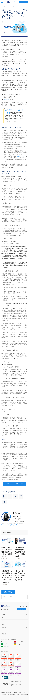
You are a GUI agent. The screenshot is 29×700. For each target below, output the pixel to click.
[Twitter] (15, 496)
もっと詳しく (8, 483)
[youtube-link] (26, 606)
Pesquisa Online (7, 644)
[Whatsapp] (21, 496)
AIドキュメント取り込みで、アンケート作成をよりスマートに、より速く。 (20, 575)
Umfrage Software (20, 644)
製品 (3, 617)
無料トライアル (20, 483)
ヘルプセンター (6, 609)
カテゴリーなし (11, 6)
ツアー (3, 614)
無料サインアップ (23, 1)
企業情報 (4, 634)
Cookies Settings (24, 694)
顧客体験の (7, 99)
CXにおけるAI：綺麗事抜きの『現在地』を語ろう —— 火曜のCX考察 (20, 551)
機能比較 (4, 627)
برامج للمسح (6, 646)
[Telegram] (4, 502)
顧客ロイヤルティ (21, 156)
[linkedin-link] (23, 606)
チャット (13, 609)
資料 (3, 621)
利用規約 (18, 694)
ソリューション (6, 630)
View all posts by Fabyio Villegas (10, 525)
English (2, 641)
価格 (3, 624)
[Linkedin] (4, 496)
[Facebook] (10, 496)
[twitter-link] (20, 606)
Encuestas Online (20, 641)
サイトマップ (4, 694)
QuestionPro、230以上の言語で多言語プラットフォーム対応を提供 (6, 551)
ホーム (3, 6)
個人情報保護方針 (11, 694)
